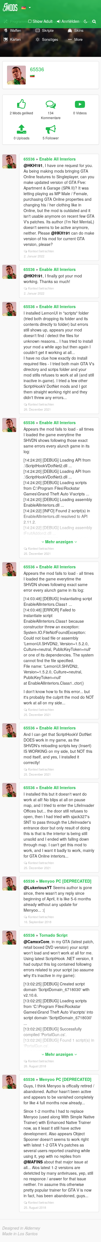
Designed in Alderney (21, 1228)
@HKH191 (33, 165)
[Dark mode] (85, 21)
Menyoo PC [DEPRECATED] (65, 881)
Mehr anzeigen (59, 541)
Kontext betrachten (41, 251)
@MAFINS (33, 1162)
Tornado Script (53, 935)
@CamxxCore (36, 941)
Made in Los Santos (20, 1233)
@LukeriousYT (38, 887)
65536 (37, 69)
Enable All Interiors (57, 159)
